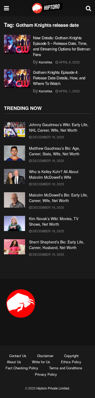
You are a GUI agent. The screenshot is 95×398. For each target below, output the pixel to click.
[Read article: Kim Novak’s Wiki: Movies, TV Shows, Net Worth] (14, 223)
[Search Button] (88, 8)
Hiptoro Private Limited (52, 388)
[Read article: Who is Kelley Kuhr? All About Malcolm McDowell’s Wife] (14, 176)
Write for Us (41, 361)
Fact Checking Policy (22, 367)
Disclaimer (45, 355)
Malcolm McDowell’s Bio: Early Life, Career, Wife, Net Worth (58, 197)
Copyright (71, 355)
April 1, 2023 (69, 91)
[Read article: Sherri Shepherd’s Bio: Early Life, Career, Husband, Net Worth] (14, 246)
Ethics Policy (71, 361)
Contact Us (17, 355)
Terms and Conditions (65, 367)
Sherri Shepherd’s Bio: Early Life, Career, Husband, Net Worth (56, 244)
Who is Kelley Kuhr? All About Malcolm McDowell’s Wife (53, 174)
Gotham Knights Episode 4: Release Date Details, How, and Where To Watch (59, 77)
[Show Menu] (6, 8)
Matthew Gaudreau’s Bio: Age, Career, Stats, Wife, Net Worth (54, 150)
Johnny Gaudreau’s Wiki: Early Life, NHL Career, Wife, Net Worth (58, 127)
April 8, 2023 (69, 62)
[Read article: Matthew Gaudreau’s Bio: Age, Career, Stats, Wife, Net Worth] (14, 153)
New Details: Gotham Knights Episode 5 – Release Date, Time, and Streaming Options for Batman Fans (61, 46)
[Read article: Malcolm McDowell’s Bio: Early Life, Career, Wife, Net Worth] (14, 199)
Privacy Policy (46, 374)
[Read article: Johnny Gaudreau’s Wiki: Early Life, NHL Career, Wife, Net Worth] (14, 129)
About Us (14, 361)
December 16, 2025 (48, 137)
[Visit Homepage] (47, 8)
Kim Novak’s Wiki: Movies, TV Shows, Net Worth (53, 221)
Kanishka (45, 62)
